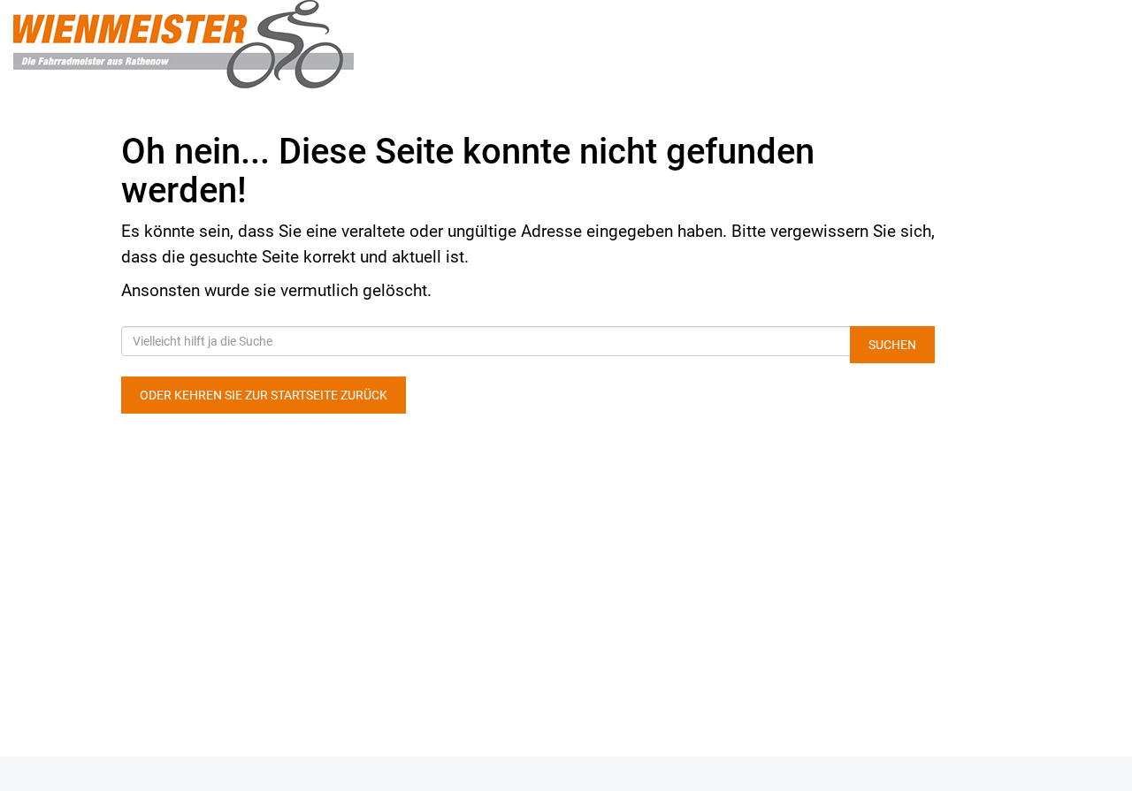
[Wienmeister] (235, 44)
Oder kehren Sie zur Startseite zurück (263, 395)
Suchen (892, 345)
